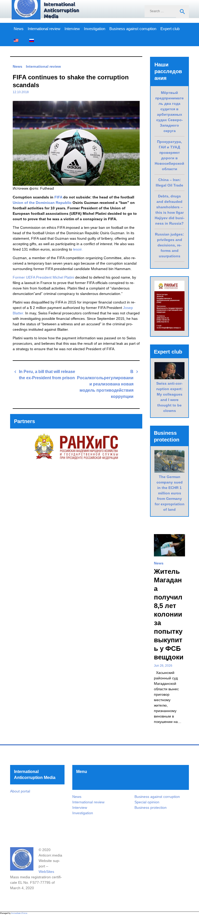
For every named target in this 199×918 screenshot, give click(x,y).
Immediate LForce (19, 913)
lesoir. (78, 249)
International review (44, 29)
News (19, 29)
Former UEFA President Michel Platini (43, 277)
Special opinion (146, 802)
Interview (72, 29)
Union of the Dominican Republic (42, 203)
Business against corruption (132, 29)
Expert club (170, 29)
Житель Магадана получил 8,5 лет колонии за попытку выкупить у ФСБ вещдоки (168, 614)
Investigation (94, 29)
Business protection (150, 807)
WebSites (46, 871)
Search (182, 11)
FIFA (58, 197)
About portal (20, 791)
